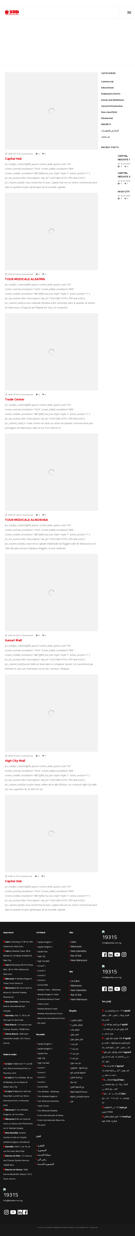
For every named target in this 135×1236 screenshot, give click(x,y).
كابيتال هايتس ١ (76, 1020)
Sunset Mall (13, 640)
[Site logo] (12, 12)
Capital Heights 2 (44, 947)
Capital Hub (13, 159)
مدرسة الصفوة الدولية (78, 1092)
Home (67, 28)
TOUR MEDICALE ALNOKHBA (26, 520)
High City (41, 956)
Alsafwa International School (50, 1013)
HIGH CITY (124, 191)
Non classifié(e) (109, 112)
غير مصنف (105, 136)
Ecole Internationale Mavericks (51, 1120)
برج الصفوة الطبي (77, 1087)
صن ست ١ (74, 1044)
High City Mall (15, 761)
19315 (10, 1195)
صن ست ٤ (74, 1058)
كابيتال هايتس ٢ (76, 1025)
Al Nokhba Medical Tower (48, 999)
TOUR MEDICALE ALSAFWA (25, 279)
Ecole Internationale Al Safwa (50, 1115)
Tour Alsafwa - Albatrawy (48, 1091)
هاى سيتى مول (76, 1039)
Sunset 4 (41, 980)
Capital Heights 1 (44, 942)
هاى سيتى (74, 1034)
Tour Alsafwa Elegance (47, 1096)
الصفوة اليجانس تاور (78, 1072)
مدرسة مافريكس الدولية (79, 1096)
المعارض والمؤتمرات (110, 130)
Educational (107, 87)
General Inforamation (112, 106)
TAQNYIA (93, 1227)
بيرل (71, 1101)
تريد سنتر (73, 1082)
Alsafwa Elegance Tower (48, 994)
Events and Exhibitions (112, 100)
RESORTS (106, 124)
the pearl (41, 1023)
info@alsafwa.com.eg (12, 1200)
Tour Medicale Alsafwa (47, 1110)
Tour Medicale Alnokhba (48, 1101)
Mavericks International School (51, 1018)
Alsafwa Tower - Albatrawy (49, 989)
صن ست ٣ (74, 1053)
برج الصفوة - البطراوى (78, 1068)
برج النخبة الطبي (76, 1077)
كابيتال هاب (75, 1030)
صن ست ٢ (74, 1049)
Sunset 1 (41, 966)
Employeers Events (110, 94)
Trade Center (14, 399)
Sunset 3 (41, 975)
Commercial (107, 81)
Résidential (107, 118)
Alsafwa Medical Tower (47, 1009)
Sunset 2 (41, 970)
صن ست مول (75, 1063)
